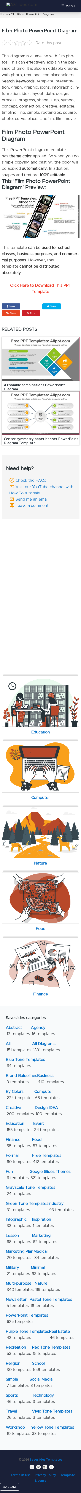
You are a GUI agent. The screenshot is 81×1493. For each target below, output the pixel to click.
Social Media (41, 1382)
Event (46, 1126)
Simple (17, 1382)
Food (44, 1142)
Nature (47, 1286)
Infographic (18, 1222)
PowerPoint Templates (27, 1318)
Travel (18, 1414)
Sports (18, 1398)
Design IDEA (48, 1110)
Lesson (18, 1238)
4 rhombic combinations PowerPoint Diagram (34, 387)
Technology (43, 1398)
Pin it (32, 313)
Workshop (18, 1430)
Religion (18, 1366)
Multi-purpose (20, 1286)
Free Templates (46, 1158)
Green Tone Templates (27, 1206)
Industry (61, 1206)
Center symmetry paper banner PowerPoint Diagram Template (41, 441)
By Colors (19, 1094)
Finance (18, 1142)
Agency (43, 1030)
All (18, 1046)
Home (4, 14)
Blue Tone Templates (25, 1062)
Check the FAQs (31, 480)
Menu (70, 6)
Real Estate (61, 1334)
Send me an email (32, 499)
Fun (17, 1174)
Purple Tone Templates (27, 1334)
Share (12, 306)
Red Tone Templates (51, 1350)
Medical (46, 1254)
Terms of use (20, 1475)
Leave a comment (32, 505)
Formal (18, 1158)
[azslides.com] (21, 4)
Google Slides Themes (50, 1174)
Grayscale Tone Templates (30, 1190)
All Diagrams (46, 1046)
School (46, 1366)
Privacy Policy (45, 1475)
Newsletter (17, 1302)
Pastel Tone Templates (51, 1302)
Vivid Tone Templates (52, 1414)
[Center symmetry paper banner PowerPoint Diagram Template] (40, 413)
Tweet (52, 306)
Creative (20, 1110)
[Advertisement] (41, 549)
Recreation (18, 1350)
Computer (47, 1094)
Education (19, 1126)
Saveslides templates (46, 1459)
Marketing (44, 1238)
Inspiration (43, 1222)
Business (50, 1078)
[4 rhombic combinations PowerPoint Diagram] (40, 359)
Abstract (18, 1030)
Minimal (43, 1270)
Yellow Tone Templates (52, 1430)
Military (18, 1270)
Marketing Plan (19, 1254)
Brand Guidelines (21, 1078)
